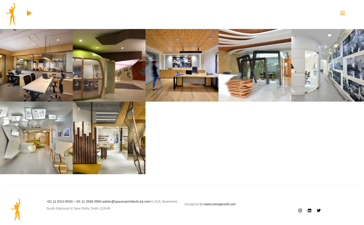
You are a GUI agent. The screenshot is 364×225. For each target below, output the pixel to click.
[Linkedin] (309, 210)
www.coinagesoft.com (220, 204)
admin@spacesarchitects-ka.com (126, 201)
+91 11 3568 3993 (88, 201)
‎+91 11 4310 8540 (59, 201)
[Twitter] (319, 210)
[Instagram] (300, 210)
